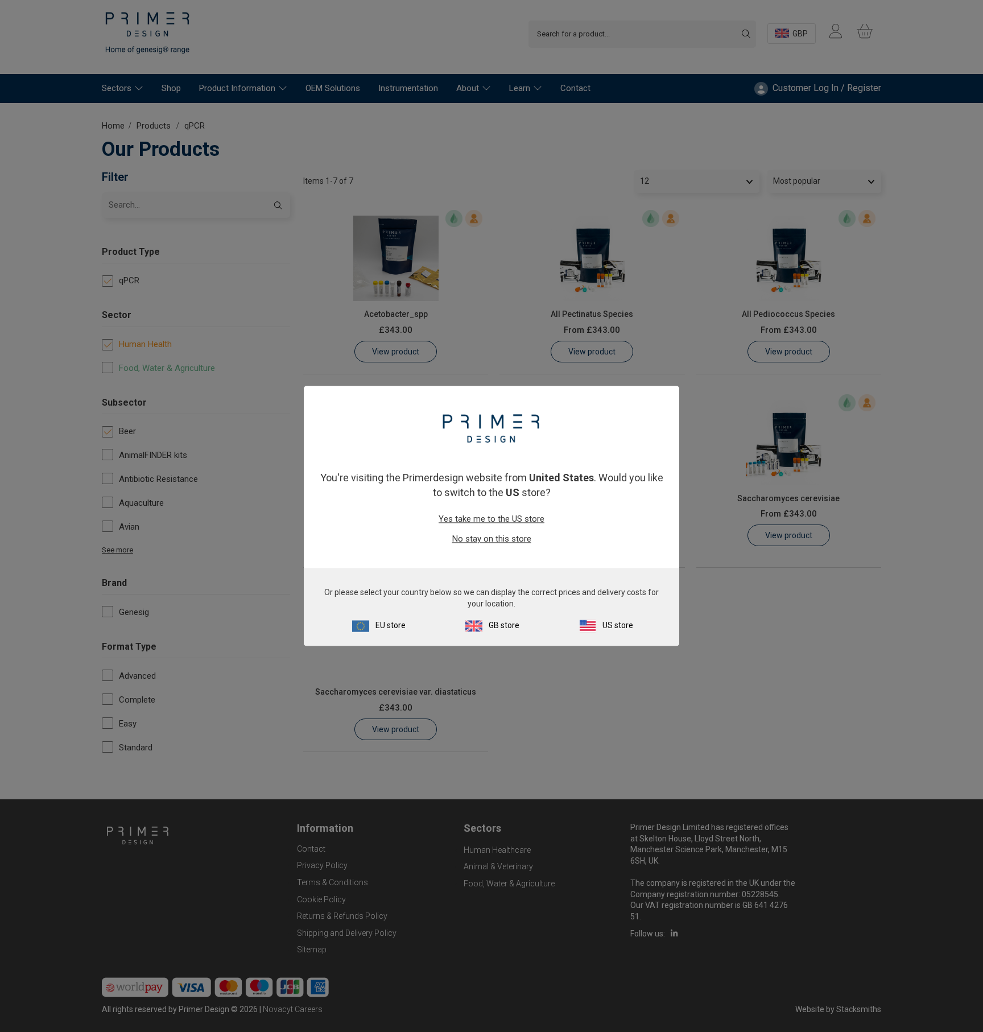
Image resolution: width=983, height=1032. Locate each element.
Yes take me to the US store (491, 519)
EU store (390, 625)
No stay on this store (491, 539)
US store (617, 625)
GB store (504, 625)
